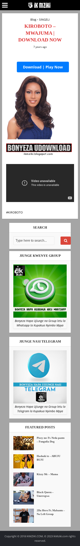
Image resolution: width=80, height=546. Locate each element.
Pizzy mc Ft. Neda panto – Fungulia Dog (51, 439)
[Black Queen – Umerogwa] (25, 497)
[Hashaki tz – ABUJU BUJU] (25, 461)
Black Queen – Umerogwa (45, 494)
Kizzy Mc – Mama (47, 474)
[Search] (66, 241)
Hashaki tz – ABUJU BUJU (48, 457)
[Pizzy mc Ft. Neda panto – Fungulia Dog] (25, 443)
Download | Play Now (43, 67)
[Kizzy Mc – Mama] (25, 479)
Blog (33, 19)
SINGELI (44, 19)
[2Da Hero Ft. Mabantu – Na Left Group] (25, 516)
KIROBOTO (15, 212)
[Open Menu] (5, 5)
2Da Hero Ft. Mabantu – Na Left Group (51, 512)
